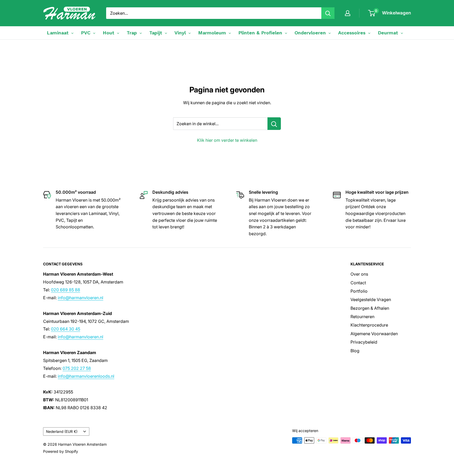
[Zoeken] (327, 13)
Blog (354, 350)
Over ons (359, 274)
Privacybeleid (363, 342)
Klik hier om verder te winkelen (227, 140)
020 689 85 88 (65, 289)
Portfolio (359, 291)
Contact (358, 282)
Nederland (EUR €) (62, 431)
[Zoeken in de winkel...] (274, 123)
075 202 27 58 (77, 368)
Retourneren (362, 316)
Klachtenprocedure (369, 325)
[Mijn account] (347, 13)
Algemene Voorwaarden (374, 333)
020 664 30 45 (65, 329)
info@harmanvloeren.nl (80, 297)
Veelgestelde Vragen (370, 299)
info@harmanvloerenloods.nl (86, 376)
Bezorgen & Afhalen (369, 308)
